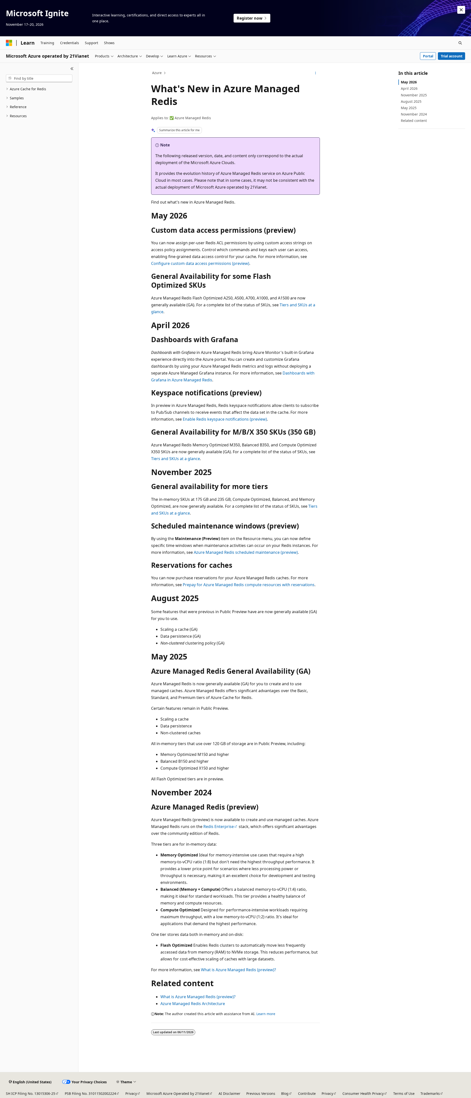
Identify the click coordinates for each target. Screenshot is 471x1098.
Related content (414, 120)
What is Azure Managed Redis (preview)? (238, 969)
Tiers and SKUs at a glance (175, 458)
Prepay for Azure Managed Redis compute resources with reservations (248, 584)
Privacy (131, 1093)
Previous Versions (260, 1093)
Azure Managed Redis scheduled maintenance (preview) (246, 552)
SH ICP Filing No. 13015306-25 (30, 1093)
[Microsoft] (9, 43)
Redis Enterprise (218, 826)
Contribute (307, 1093)
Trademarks (430, 1093)
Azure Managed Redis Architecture (192, 1003)
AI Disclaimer (229, 1093)
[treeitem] (39, 89)
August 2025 (411, 101)
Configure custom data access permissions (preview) (200, 263)
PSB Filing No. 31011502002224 (90, 1093)
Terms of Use (404, 1093)
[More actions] (315, 73)
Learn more (265, 1013)
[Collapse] (72, 69)
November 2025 (414, 95)
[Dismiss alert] (461, 10)
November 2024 (414, 114)
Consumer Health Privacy (363, 1093)
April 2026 (409, 88)
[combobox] (39, 78)
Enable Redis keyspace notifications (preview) (225, 419)
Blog (284, 1093)
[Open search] (460, 43)
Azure (157, 72)
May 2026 (409, 82)
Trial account (451, 56)
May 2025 (409, 107)
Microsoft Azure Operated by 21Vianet (177, 1093)
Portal (428, 56)
